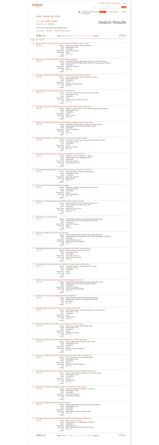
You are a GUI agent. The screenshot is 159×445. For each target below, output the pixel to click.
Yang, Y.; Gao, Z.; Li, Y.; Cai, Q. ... (74, 420)
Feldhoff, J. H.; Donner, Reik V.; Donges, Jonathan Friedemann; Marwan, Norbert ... (88, 108)
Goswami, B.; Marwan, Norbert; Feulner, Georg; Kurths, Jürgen (82, 92)
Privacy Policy (111, 3)
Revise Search (40, 30)
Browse (124, 12)
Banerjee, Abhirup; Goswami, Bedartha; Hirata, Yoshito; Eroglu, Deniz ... (84, 234)
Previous (63, 35)
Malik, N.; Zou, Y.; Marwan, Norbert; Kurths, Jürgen (79, 325)
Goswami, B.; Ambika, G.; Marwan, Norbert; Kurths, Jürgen (81, 266)
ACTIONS (54, 21)
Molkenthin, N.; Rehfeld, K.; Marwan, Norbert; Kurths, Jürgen (82, 187)
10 (89, 35)
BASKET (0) (48, 16)
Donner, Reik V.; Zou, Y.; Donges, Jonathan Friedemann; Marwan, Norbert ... (86, 140)
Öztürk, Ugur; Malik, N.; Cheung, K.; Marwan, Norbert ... (80, 171)
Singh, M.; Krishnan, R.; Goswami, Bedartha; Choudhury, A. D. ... (83, 203)
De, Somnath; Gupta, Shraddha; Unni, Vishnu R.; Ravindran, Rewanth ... (85, 124)
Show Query (49, 30)
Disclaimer (102, 3)
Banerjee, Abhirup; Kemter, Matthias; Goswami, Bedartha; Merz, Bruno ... (85, 282)
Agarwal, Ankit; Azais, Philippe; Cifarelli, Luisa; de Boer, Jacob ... (82, 297)
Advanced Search (114, 12)
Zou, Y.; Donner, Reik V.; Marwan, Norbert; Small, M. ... (80, 357)
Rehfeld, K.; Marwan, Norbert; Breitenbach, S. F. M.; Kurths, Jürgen (83, 373)
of (124, 35)
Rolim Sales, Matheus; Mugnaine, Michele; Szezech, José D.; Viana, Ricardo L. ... (87, 61)
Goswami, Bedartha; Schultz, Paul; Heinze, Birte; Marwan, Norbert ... (84, 404)
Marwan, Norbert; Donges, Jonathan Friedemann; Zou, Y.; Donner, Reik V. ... (86, 310)
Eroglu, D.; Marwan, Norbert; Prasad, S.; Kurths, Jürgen (80, 341)
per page (43, 35)
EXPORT (47, 21)
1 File (70, 54)
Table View (51, 24)
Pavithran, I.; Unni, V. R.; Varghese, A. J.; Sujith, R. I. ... (80, 155)
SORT (42, 21)
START (39, 16)
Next (93, 35)
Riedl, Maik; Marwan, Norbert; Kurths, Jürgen (77, 250)
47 (125, 35)
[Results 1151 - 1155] (98, 36)
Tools (57, 16)
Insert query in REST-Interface (62, 30)
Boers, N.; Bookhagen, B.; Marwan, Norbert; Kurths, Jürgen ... (82, 77)
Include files (87, 13)
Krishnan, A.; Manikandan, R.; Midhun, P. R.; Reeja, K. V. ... (81, 388)
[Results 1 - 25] (58, 36)
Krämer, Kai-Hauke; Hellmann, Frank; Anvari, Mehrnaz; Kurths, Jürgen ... (85, 219)
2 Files (70, 429)
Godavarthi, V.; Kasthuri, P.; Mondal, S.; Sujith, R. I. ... (80, 45)
